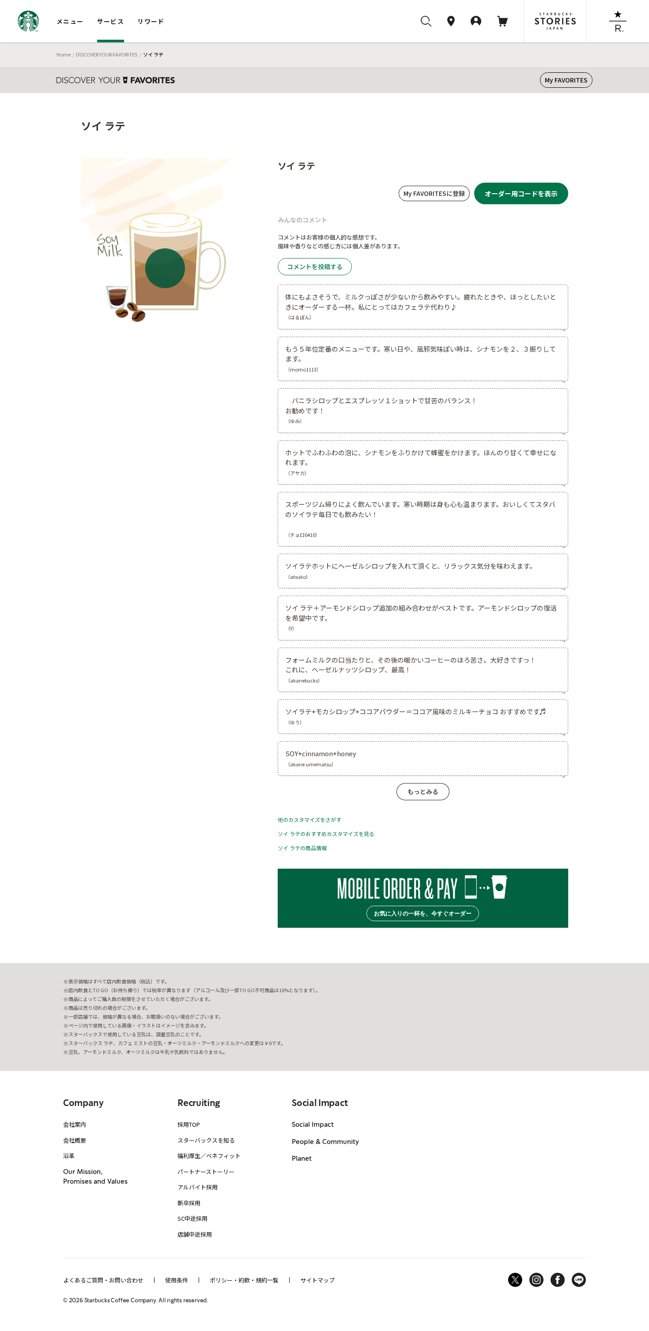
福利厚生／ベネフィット (209, 1155)
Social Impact (313, 1125)
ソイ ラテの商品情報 (302, 847)
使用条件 (176, 1280)
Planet (302, 1159)
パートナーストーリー (205, 1171)
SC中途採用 (192, 1218)
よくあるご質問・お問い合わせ (103, 1280)
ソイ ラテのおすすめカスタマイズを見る (326, 833)
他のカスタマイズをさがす (309, 819)
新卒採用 (188, 1203)
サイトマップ (317, 1280)
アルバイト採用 (197, 1187)
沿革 (69, 1155)
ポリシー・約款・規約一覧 (244, 1280)
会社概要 (74, 1140)
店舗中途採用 (194, 1234)
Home (64, 54)
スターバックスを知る (206, 1140)
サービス (111, 21)
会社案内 (74, 1124)
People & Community (325, 1142)
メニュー (70, 21)
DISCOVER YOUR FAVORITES (106, 54)
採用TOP (188, 1124)
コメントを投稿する (315, 266)
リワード (151, 21)
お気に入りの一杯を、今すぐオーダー (423, 913)
